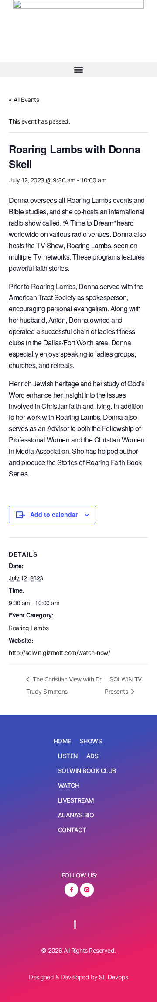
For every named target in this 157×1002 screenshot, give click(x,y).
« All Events (24, 99)
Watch (68, 785)
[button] (78, 69)
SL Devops (113, 977)
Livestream (76, 800)
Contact (72, 829)
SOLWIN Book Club (87, 770)
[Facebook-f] (71, 889)
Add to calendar (54, 514)
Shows (91, 741)
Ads (92, 755)
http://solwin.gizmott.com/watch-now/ (59, 652)
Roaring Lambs (29, 627)
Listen (68, 755)
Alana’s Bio (76, 815)
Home (62, 741)
